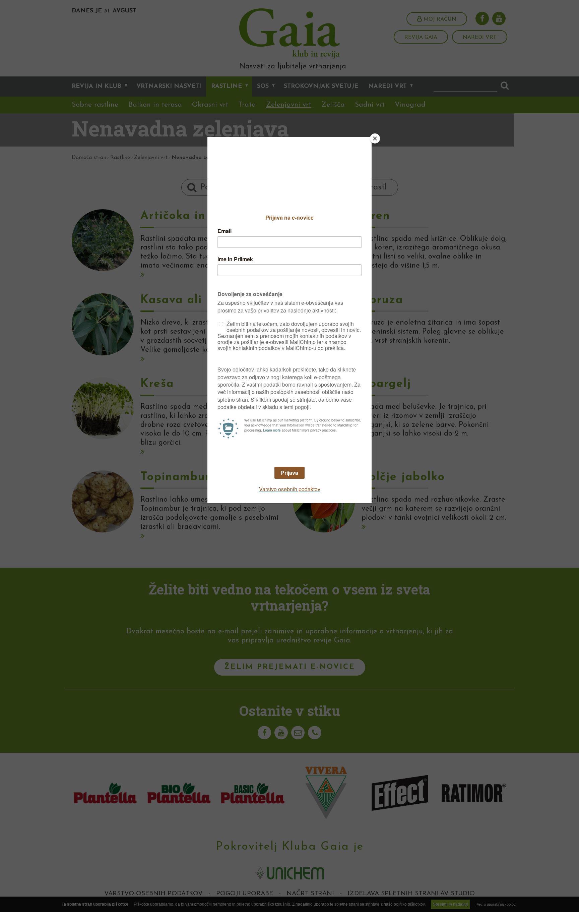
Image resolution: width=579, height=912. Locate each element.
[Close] (375, 138)
